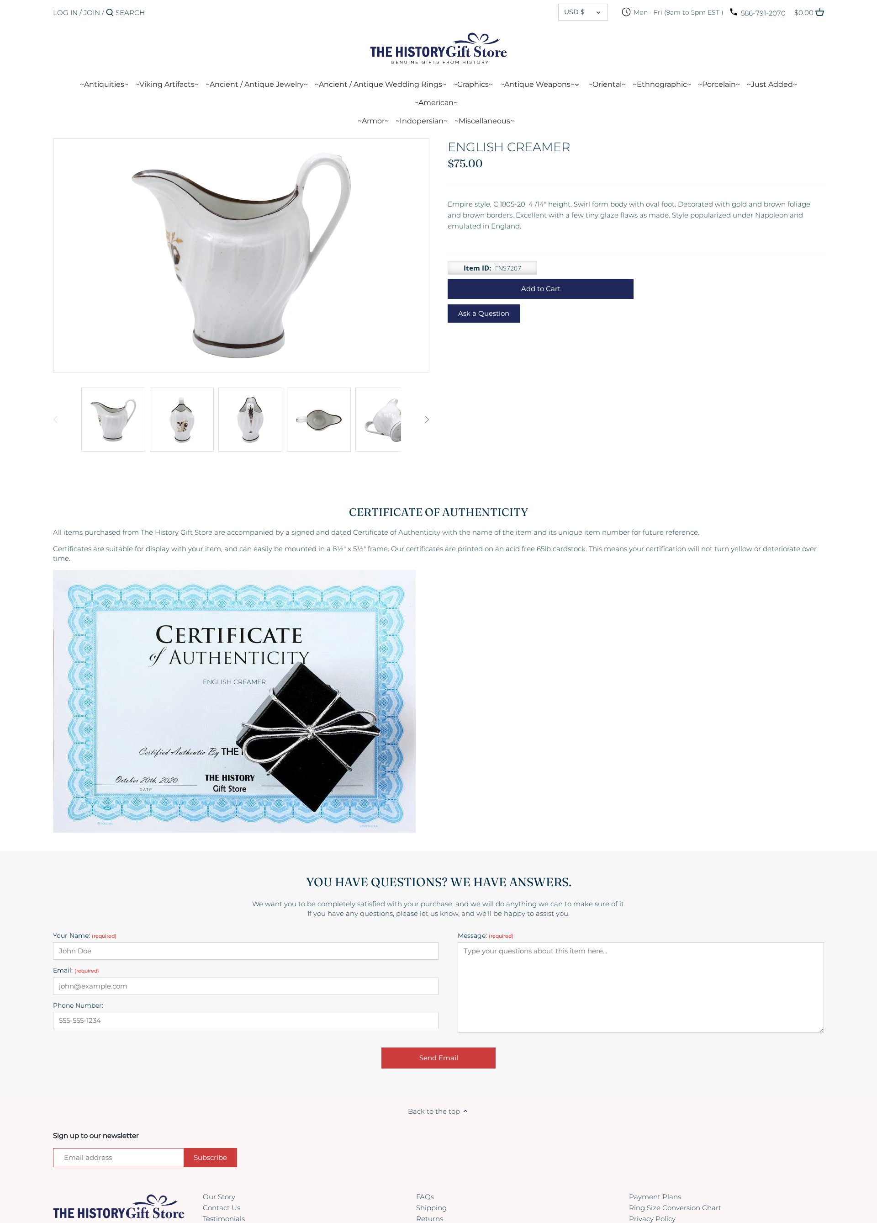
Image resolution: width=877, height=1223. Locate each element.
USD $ (574, 12)
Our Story (219, 1196)
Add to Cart (540, 288)
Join (92, 12)
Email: (76, 970)
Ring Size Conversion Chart (675, 1207)
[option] (113, 420)
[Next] (427, 419)
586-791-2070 (763, 13)
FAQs (425, 1196)
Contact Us (221, 1207)
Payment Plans (655, 1196)
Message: (485, 936)
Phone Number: (78, 1006)
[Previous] (56, 419)
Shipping (431, 1207)
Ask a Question (483, 313)
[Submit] (110, 13)
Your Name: (84, 936)
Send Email (438, 1057)
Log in (65, 12)
